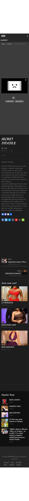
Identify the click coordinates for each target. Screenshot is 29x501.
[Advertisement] (14, 16)
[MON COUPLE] (4, 401)
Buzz (5, 465)
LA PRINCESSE (7, 303)
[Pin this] (16, 219)
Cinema (3, 155)
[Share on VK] (19, 219)
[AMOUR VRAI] (4, 408)
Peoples (11, 465)
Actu (12, 462)
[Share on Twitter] (6, 219)
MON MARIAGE (8, 347)
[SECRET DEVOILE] (14, 293)
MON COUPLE (14, 400)
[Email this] (23, 219)
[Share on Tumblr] (13, 219)
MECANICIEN (14, 413)
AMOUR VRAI (15, 406)
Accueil (6, 462)
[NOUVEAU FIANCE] (14, 273)
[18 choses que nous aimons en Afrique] (4, 423)
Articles (18, 462)
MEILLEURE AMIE (8, 325)
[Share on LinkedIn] (9, 219)
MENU (4, 40)
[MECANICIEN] (4, 414)
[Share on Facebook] (2, 219)
